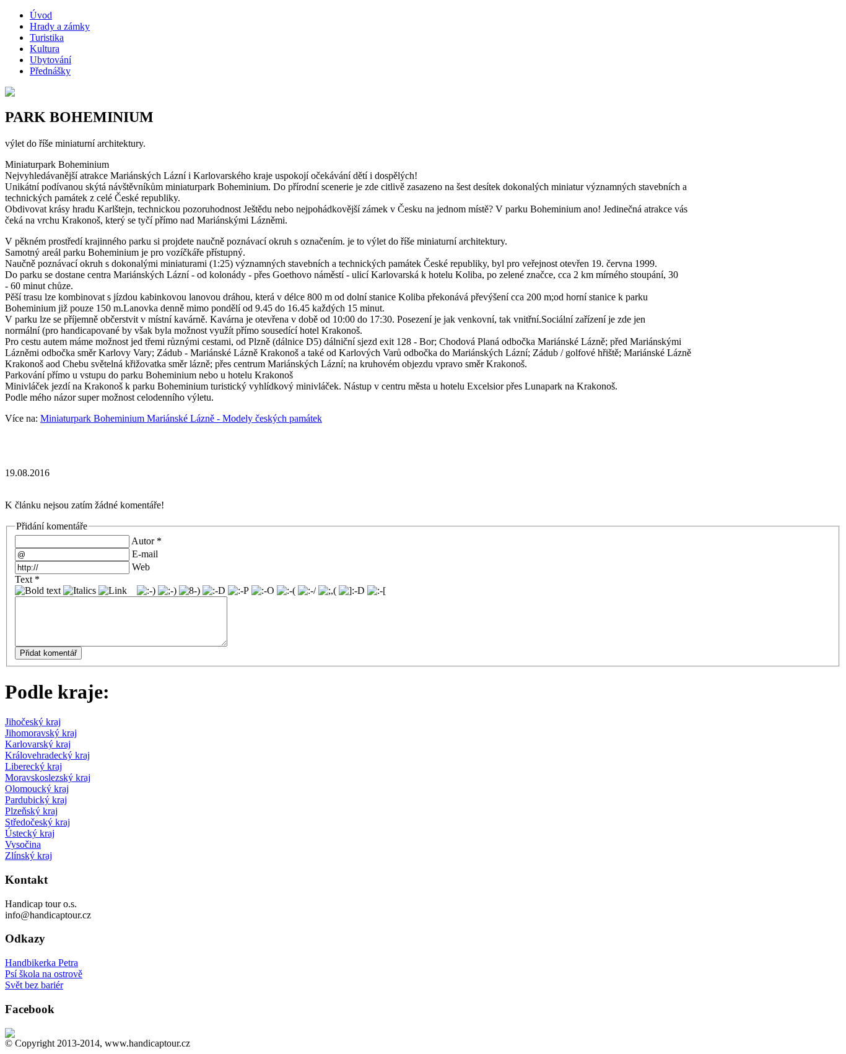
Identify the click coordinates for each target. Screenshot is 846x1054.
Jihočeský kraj (33, 721)
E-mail (145, 554)
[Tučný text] (38, 590)
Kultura (44, 48)
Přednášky (50, 71)
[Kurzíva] (79, 590)
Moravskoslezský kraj (47, 777)
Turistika (47, 37)
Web (141, 567)
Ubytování (50, 59)
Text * (27, 579)
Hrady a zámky (60, 26)
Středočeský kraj (37, 822)
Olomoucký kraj (37, 788)
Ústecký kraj (30, 833)
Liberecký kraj (33, 766)
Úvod (41, 15)
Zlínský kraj (28, 855)
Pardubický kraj (36, 800)
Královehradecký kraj (47, 755)
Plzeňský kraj (31, 811)
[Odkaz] (112, 590)
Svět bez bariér (34, 985)
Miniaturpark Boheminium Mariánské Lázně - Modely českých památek (181, 418)
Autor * (146, 541)
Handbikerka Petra (41, 962)
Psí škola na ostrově (43, 974)
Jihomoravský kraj (41, 733)
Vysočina (23, 844)
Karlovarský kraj (38, 744)
